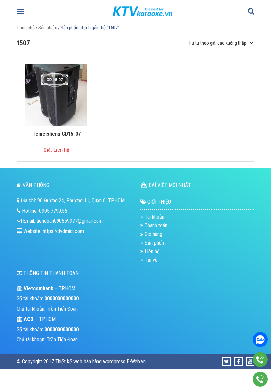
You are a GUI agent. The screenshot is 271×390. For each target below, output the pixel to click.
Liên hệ (152, 251)
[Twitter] (226, 361)
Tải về (151, 260)
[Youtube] (250, 361)
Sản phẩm (47, 28)
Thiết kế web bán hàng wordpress (90, 361)
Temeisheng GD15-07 (56, 134)
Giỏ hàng (153, 234)
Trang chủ (26, 28)
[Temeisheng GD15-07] (56, 95)
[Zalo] (260, 339)
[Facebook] (238, 361)
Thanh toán (156, 225)
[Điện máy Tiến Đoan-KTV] (142, 18)
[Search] (251, 11)
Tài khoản (154, 217)
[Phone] (260, 359)
